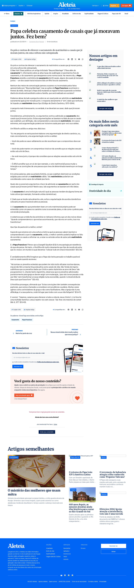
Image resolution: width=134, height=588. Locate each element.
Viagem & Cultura (103, 14)
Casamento (15, 320)
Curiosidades (14, 457)
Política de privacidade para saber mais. (48, 362)
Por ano (83, 548)
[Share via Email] (79, 59)
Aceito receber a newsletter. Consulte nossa (36, 362)
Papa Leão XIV (116, 14)
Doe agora (125, 5)
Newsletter (66, 548)
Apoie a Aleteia (42, 581)
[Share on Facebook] (68, 59)
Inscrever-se (18, 366)
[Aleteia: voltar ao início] (67, 4)
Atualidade (65, 14)
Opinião (47, 14)
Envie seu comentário (47, 432)
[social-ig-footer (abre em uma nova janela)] (72, 575)
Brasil (126, 14)
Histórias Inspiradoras (34, 14)
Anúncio (65, 559)
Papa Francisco (27, 320)
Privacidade (102, 581)
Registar (113, 5)
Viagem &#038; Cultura (53, 556)
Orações (17, 14)
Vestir (65, 556)
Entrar (106, 5)
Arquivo (55, 14)
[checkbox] (13, 362)
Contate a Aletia (93, 581)
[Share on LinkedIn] (72, 59)
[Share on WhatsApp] (82, 59)
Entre (55, 424)
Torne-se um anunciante (79, 581)
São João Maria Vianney (74, 9)
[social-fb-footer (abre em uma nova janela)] (65, 575)
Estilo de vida (77, 14)
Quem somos (53, 581)
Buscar (30, 5)
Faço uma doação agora (23, 395)
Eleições (104, 494)
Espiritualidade (89, 14)
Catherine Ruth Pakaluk (36, 42)
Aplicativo (66, 551)
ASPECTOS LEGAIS (64, 581)
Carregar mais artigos (105, 108)
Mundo (104, 457)
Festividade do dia (100, 190)
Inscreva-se (67, 554)
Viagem (73, 490)
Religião (12, 21)
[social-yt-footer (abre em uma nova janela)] (61, 575)
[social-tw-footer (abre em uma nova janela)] (69, 575)
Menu (7, 14)
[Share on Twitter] (75, 59)
